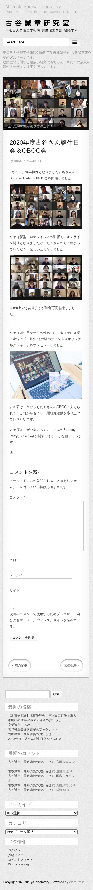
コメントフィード (20, 859)
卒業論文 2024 (19, 725)
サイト (15, 590)
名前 (14, 560)
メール (16, 575)
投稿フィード (17, 855)
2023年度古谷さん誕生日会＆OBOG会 (34, 739)
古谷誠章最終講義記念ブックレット (33, 729)
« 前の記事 (19, 665)
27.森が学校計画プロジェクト (30, 126)
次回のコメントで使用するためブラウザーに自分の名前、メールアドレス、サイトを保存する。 (45, 620)
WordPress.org (18, 864)
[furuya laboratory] (46, 19)
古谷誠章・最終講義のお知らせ (29, 734)
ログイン (14, 850)
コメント (17, 497)
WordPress (76, 882)
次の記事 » (71, 665)
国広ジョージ (65, 776)
